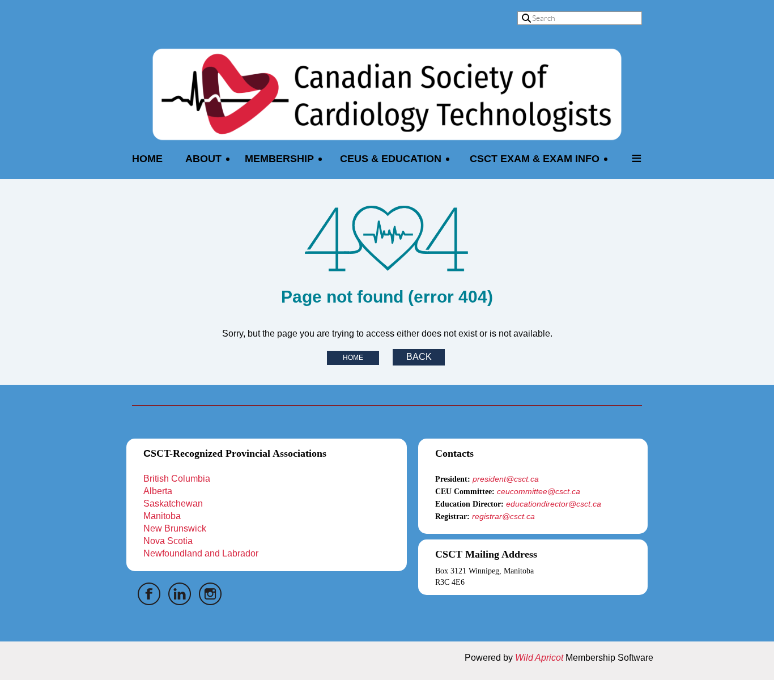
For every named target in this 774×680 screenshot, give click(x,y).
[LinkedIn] (179, 594)
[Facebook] (149, 594)
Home (353, 358)
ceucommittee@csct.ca (538, 491)
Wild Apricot (539, 657)
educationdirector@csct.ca (553, 503)
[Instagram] (210, 594)
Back (419, 357)
